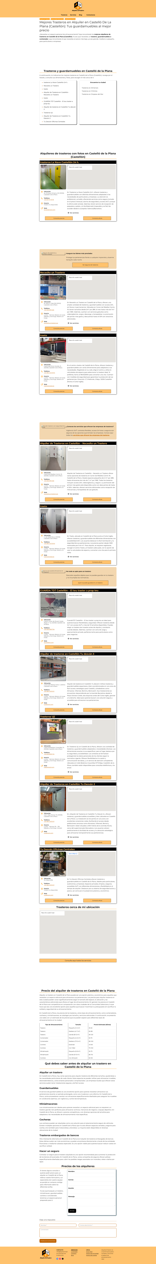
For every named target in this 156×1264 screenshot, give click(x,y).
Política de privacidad (92, 1253)
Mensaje (71, 1196)
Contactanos (90, 15)
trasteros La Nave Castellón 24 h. (56, 82)
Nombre (71, 1171)
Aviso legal (89, 1251)
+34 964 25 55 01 (49, 691)
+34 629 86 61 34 (49, 754)
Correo (70, 1180)
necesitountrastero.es (51, 323)
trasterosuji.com (49, 767)
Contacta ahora (97, 218)
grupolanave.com (49, 210)
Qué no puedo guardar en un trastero (90, 583)
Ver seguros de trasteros (90, 265)
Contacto (73, 1253)
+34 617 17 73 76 (49, 199)
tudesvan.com (48, 704)
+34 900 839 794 (49, 629)
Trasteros (64, 15)
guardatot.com (49, 642)
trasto (46, 89)
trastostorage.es (49, 386)
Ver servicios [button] (74, 213)
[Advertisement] (78, 56)
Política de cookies (91, 1255)
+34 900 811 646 (49, 310)
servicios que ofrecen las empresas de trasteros (91, 435)
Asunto (71, 1188)
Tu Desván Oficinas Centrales (54, 122)
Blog (80, 15)
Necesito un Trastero (51, 86)
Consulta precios (58, 218)
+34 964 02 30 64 (49, 373)
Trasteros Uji (48, 113)
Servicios (73, 15)
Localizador (74, 1251)
